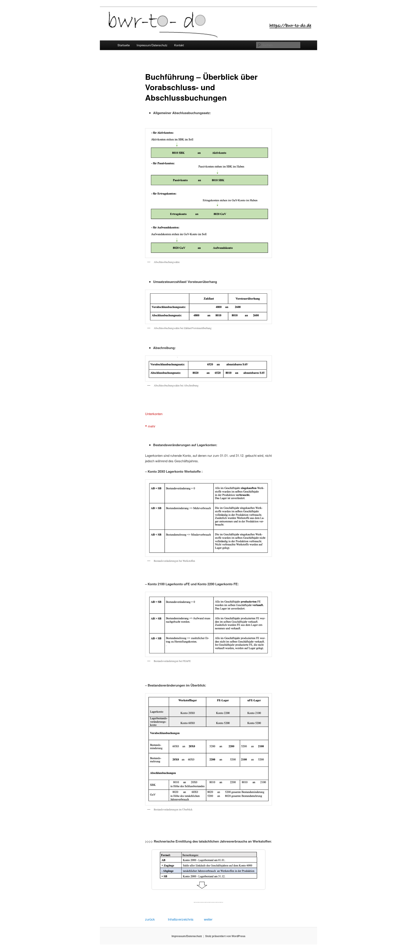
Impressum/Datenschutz (152, 45)
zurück (150, 919)
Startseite (123, 45)
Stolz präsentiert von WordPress (225, 936)
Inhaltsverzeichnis (180, 919)
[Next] (256, 869)
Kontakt (179, 45)
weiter (208, 919)
